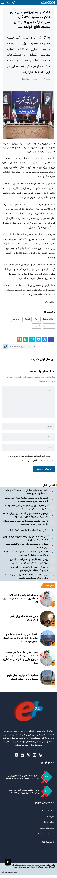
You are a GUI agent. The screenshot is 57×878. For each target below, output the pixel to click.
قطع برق (36, 326)
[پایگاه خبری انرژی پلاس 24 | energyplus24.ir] (47, 2)
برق (36, 319)
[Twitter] (28, 755)
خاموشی (16, 319)
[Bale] (22, 755)
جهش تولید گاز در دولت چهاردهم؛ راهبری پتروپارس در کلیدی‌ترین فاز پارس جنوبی (29, 561)
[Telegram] (16, 755)
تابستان (27, 319)
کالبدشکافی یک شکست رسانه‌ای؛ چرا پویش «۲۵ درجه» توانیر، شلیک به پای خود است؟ (20, 638)
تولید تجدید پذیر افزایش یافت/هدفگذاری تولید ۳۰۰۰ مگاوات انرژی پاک (26, 492)
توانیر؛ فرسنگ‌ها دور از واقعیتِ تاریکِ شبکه (28, 530)
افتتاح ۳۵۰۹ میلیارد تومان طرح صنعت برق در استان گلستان (22, 677)
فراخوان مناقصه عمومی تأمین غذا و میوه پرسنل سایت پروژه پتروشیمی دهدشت (25, 522)
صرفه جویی (49, 326)
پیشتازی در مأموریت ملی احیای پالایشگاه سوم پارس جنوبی (27, 545)
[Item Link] (47, 599)
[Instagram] (34, 755)
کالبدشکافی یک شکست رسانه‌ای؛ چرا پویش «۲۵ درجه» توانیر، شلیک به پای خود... (26, 553)
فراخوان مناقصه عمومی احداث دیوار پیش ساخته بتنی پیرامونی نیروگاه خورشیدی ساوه (25, 515)
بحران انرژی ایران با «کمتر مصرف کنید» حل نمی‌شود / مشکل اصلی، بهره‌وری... (28, 568)
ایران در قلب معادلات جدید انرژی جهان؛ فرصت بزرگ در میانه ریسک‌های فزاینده (26, 576)
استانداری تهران (48, 319)
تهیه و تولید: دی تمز (9, 872)
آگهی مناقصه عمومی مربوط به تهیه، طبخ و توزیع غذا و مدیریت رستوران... (25, 538)
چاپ (35, 79)
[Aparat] (40, 755)
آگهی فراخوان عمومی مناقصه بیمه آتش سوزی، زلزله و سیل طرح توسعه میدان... (26, 499)
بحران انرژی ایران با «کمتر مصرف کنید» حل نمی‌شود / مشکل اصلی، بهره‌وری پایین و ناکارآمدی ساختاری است (20, 657)
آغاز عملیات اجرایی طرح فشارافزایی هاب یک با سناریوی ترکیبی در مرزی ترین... (26, 507)
